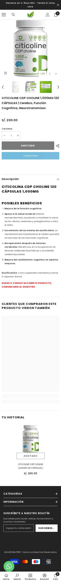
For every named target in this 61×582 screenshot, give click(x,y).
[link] (30, 396)
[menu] (4, 15)
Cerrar (58, 5)
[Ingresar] (47, 14)
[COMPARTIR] (56, 146)
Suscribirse (46, 528)
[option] (30, 48)
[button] (50, 74)
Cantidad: (7, 128)
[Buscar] (13, 15)
